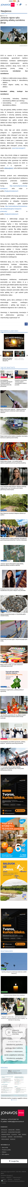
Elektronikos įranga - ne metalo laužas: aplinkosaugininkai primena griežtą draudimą (13, 462)
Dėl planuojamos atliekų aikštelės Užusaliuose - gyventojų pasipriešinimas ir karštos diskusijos (13, 539)
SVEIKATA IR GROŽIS (5, 1134)
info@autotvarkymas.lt (11, 191)
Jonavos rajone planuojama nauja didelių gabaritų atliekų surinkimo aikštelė (11, 564)
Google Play (15, 1161)
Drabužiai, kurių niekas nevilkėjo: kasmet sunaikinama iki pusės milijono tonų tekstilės (13, 589)
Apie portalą (5, 1147)
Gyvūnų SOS (17, 1179)
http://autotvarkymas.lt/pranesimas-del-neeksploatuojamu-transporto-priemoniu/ (14, 208)
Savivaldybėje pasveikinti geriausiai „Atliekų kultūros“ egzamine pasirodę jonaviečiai (6, 383)
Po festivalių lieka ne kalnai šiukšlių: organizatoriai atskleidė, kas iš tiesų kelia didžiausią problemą (12, 768)
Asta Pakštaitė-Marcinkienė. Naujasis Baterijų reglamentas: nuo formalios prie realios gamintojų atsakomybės (13, 488)
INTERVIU (24, 1134)
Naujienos (8, 1177)
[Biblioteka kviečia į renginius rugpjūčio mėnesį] (12, 1083)
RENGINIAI (10, 1136)
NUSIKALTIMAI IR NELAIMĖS (14, 1132)
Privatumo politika (6, 1149)
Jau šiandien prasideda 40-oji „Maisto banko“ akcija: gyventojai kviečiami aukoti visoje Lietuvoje (13, 716)
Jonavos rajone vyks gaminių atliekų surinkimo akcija (12, 20)
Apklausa (10, 1179)
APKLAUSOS (4, 1132)
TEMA (19, 1134)
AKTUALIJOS (4, 1129)
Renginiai (3, 1179)
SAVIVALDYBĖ (11, 1129)
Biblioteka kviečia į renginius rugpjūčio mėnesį (14, 1098)
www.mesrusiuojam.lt (18, 148)
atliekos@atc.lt (8, 168)
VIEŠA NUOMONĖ (5, 1139)
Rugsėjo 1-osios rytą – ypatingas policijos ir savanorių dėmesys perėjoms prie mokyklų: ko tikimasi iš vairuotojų (14, 1018)
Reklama (4, 1152)
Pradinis (3, 1177)
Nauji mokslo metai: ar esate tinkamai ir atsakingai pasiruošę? (11, 665)
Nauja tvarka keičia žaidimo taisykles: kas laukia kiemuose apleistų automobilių (13, 436)
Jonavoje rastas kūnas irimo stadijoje (14, 995)
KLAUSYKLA (14, 1134)
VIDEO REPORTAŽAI (18, 1136)
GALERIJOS (12, 1139)
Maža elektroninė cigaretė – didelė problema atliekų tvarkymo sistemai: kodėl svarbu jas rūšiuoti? (13, 411)
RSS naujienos (5, 1154)
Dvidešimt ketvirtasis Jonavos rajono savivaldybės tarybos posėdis (21, 382)
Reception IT (10, 1175)
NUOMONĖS (4, 1136)
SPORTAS (18, 1129)
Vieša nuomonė (16, 1177)
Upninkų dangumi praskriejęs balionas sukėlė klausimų (14, 972)
